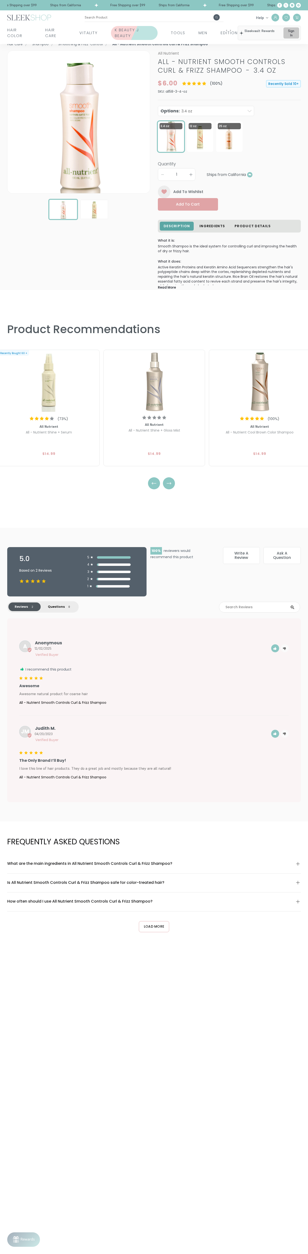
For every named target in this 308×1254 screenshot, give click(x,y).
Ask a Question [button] (282, 555)
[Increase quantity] (190, 174)
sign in (291, 33)
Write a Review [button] (241, 555)
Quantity (167, 164)
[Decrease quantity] (162, 174)
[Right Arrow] (169, 483)
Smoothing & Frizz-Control (80, 44)
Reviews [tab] (21, 606)
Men (203, 33)
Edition (229, 33)
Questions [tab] (56, 606)
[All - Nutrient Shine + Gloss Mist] (154, 381)
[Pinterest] (298, 5)
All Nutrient (168, 53)
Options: (176, 111)
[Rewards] (23, 1239)
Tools (178, 33)
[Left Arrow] (154, 483)
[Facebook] (279, 5)
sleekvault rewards (259, 31)
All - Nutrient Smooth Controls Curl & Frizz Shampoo (62, 702)
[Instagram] (292, 5)
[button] (275, 648)
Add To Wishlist (188, 191)
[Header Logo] (29, 17)
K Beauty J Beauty (127, 33)
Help (260, 17)
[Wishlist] (286, 17)
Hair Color (14, 33)
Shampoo (40, 44)
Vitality (88, 33)
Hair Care (51, 33)
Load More (154, 926)
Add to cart (188, 204)
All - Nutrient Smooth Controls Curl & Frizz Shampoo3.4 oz (222, 66)
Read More (167, 287)
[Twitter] (285, 5)
